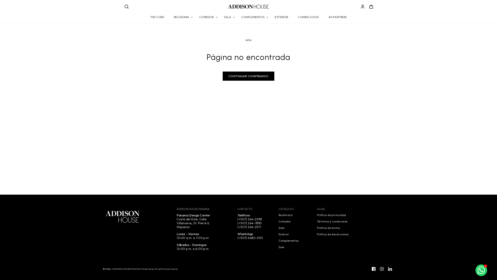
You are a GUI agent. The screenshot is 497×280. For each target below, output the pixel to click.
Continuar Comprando (248, 76)
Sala (282, 227)
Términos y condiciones (332, 221)
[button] (126, 6)
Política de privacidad (331, 215)
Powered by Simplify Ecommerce (160, 269)
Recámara (286, 215)
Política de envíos (328, 227)
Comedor (285, 221)
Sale (281, 246)
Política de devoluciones (332, 234)
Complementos (289, 240)
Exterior (284, 234)
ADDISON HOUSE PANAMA (127, 269)
